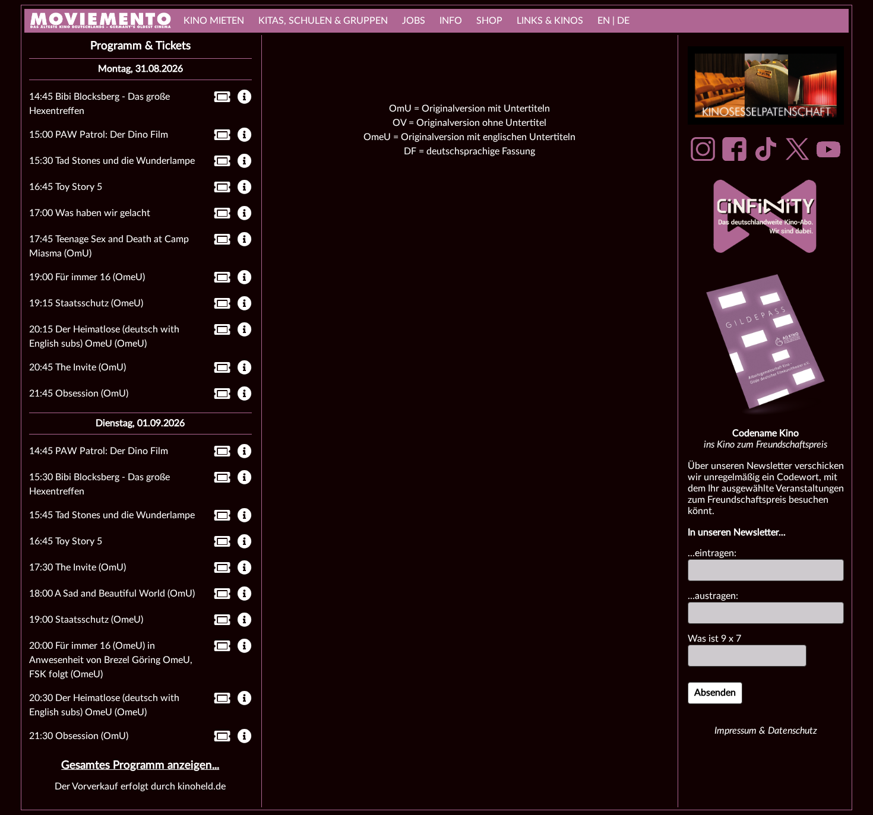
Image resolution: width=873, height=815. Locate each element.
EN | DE (613, 21)
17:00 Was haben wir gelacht (89, 213)
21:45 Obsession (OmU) (78, 393)
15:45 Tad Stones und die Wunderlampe (112, 515)
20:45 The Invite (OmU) (77, 367)
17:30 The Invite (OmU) (77, 567)
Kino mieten (214, 21)
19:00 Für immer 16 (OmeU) (87, 277)
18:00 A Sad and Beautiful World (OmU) (112, 593)
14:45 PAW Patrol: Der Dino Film (98, 451)
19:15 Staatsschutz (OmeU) (86, 303)
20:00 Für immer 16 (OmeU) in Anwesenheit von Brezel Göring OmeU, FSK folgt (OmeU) (110, 660)
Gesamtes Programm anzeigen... (140, 765)
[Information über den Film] (245, 98)
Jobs (413, 21)
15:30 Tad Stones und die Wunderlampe (112, 161)
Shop (489, 21)
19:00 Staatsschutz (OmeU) (86, 619)
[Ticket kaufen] (218, 99)
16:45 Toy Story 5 (65, 187)
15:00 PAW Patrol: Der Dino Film (98, 134)
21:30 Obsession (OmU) (78, 736)
